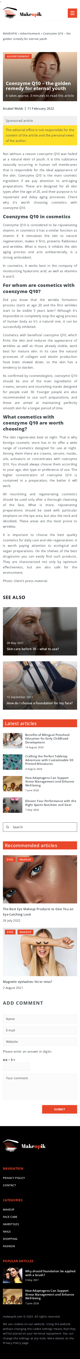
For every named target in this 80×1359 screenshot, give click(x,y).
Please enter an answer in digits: (27, 1051)
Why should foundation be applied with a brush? (50, 1273)
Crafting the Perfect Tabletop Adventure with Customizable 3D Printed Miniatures (49, 760)
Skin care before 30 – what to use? (33, 649)
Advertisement (18, 56)
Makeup (9, 1209)
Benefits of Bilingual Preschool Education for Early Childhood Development (47, 738)
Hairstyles (11, 1224)
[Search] (7, 827)
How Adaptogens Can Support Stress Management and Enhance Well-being (49, 781)
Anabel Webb (13, 108)
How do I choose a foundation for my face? (40, 703)
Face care (10, 1217)
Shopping (10, 1239)
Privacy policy (14, 1178)
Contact (9, 1185)
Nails (7, 1231)
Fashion (9, 1246)
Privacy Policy (12, 1343)
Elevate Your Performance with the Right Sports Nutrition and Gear (50, 803)
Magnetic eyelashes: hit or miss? (27, 982)
